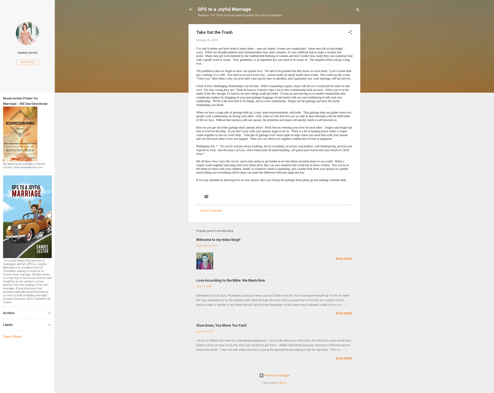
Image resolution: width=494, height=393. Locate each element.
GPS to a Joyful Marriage (224, 9)
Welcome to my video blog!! (218, 240)
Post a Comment (211, 210)
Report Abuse (12, 336)
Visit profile (27, 62)
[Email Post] (206, 198)
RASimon (283, 383)
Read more (344, 259)
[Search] (358, 10)
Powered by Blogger (277, 375)
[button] (350, 33)
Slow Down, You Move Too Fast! (221, 325)
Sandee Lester (27, 52)
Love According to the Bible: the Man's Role (230, 280)
